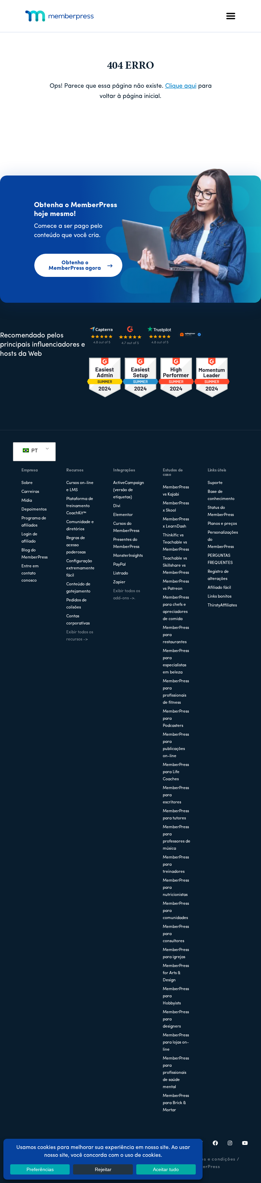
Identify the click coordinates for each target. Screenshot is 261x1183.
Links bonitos (219, 597)
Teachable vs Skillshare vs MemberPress (176, 565)
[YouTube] (245, 1143)
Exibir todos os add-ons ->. (126, 594)
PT (34, 451)
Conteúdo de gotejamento (78, 588)
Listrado (120, 573)
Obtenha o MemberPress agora (75, 265)
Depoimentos (34, 509)
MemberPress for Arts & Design (176, 973)
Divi (116, 506)
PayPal (119, 565)
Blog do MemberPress (34, 554)
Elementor (123, 515)
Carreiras (30, 492)
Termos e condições (212, 1159)
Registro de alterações (218, 575)
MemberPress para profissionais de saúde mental (176, 1072)
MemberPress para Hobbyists (176, 996)
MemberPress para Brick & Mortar (176, 1103)
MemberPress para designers (176, 1019)
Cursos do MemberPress (126, 527)
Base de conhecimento (221, 495)
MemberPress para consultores (176, 934)
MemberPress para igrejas (176, 953)
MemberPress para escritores (176, 795)
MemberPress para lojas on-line (176, 1042)
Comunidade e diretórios (80, 525)
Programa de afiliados (33, 522)
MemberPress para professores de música (176, 838)
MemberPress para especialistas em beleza (176, 661)
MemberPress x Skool (176, 507)
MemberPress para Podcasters (176, 719)
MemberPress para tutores (176, 814)
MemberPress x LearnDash (176, 523)
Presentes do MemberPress (126, 543)
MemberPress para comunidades (176, 911)
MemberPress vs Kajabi (176, 491)
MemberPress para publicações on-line (176, 745)
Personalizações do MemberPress (223, 540)
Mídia (26, 501)
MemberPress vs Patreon (176, 585)
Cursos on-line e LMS (79, 486)
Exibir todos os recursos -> (79, 636)
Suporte (215, 483)
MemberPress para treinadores (176, 864)
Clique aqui (180, 86)
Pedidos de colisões (76, 604)
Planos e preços (222, 524)
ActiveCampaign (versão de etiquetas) (128, 490)
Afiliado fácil (219, 588)
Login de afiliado (29, 538)
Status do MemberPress (221, 511)
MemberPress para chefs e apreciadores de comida (176, 608)
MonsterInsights (128, 556)
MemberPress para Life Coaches (176, 772)
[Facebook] (215, 1143)
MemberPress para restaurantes (176, 635)
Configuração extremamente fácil (80, 568)
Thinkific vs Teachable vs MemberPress (176, 542)
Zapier (119, 582)
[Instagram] (230, 1143)
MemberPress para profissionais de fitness (176, 692)
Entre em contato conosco (30, 573)
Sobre (27, 483)
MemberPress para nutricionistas (176, 888)
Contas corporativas (78, 620)
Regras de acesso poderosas (76, 545)
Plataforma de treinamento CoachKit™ (79, 506)
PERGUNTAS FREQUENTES (220, 559)
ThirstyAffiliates (222, 605)
